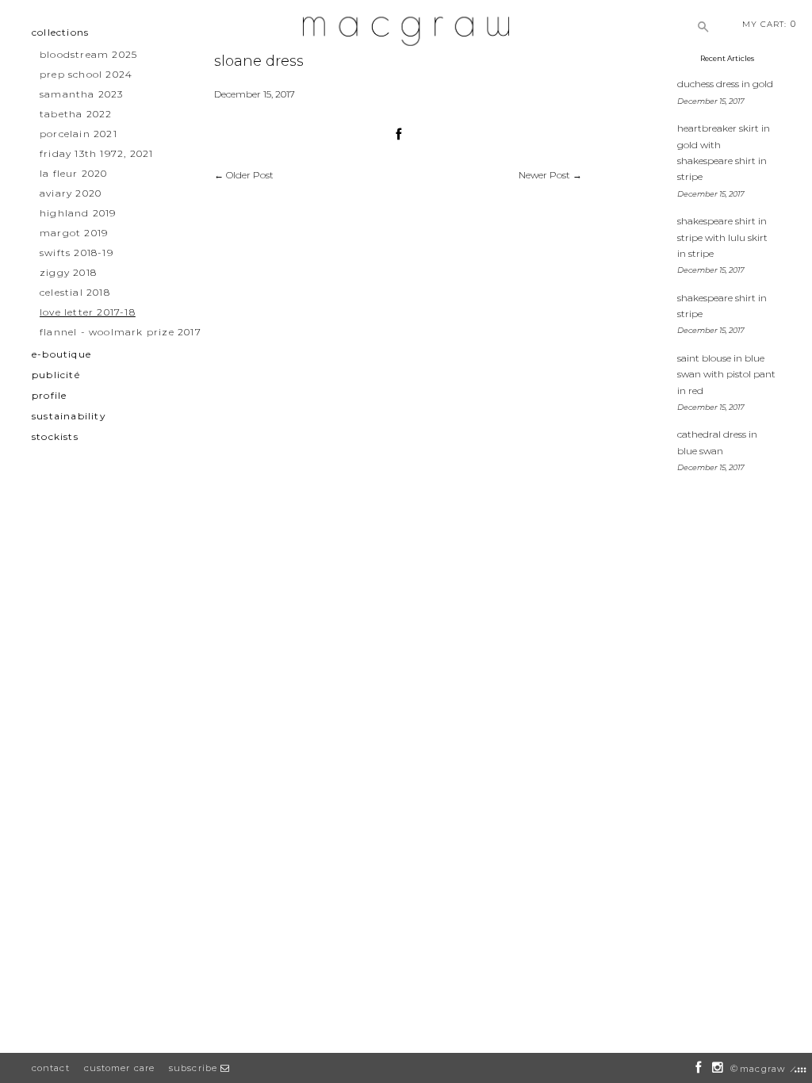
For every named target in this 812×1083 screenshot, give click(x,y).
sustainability (69, 416)
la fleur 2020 (74, 173)
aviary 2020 (71, 193)
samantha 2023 (82, 94)
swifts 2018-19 (76, 252)
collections (60, 32)
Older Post (250, 175)
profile (49, 395)
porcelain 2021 (78, 134)
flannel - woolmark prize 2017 (120, 332)
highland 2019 (78, 213)
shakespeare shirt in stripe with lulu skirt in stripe (722, 237)
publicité (56, 375)
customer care (119, 1067)
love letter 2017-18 (88, 312)
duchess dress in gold (725, 84)
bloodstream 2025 (88, 54)
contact (51, 1067)
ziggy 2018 (68, 272)
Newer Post (544, 175)
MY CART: (769, 23)
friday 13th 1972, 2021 (96, 153)
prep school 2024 (86, 74)
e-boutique (61, 354)
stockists (55, 436)
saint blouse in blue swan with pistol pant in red (726, 374)
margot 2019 (74, 233)
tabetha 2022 (76, 114)
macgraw (762, 1068)
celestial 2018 (75, 292)
